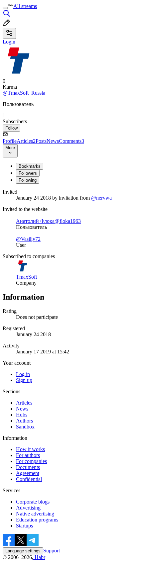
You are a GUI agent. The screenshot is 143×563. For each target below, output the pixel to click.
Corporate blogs (33, 502)
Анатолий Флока (35, 221)
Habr (39, 557)
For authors (28, 455)
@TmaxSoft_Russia (24, 93)
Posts (41, 141)
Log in (23, 374)
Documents (28, 467)
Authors (24, 420)
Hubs (21, 415)
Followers (28, 173)
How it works (30, 449)
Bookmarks (30, 166)
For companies (31, 461)
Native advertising (35, 513)
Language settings (23, 550)
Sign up (24, 380)
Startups (24, 525)
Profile (10, 141)
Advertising (28, 508)
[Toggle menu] (5, 8)
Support (51, 550)
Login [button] (9, 42)
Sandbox (25, 426)
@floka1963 (68, 221)
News (53, 141)
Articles (26, 141)
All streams (25, 6)
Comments (71, 141)
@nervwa (101, 198)
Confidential (29, 479)
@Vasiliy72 (28, 239)
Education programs (37, 519)
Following (28, 180)
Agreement (27, 473)
